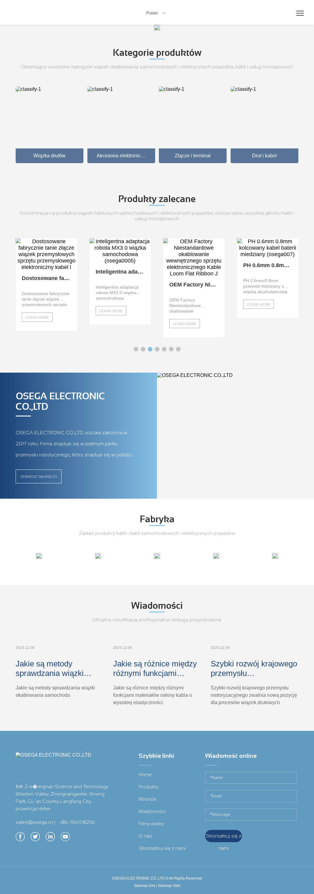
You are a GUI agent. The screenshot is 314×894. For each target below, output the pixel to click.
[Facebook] (20, 838)
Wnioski (147, 799)
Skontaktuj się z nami (162, 848)
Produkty (149, 786)
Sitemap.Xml (144, 886)
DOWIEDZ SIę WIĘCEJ (39, 476)
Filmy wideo (151, 823)
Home (145, 774)
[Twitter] (35, 838)
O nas (145, 835)
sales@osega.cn (34, 822)
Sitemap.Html (169, 886)
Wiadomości (152, 811)
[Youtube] (65, 838)
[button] (136, 349)
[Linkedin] (50, 838)
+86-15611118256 (77, 822)
